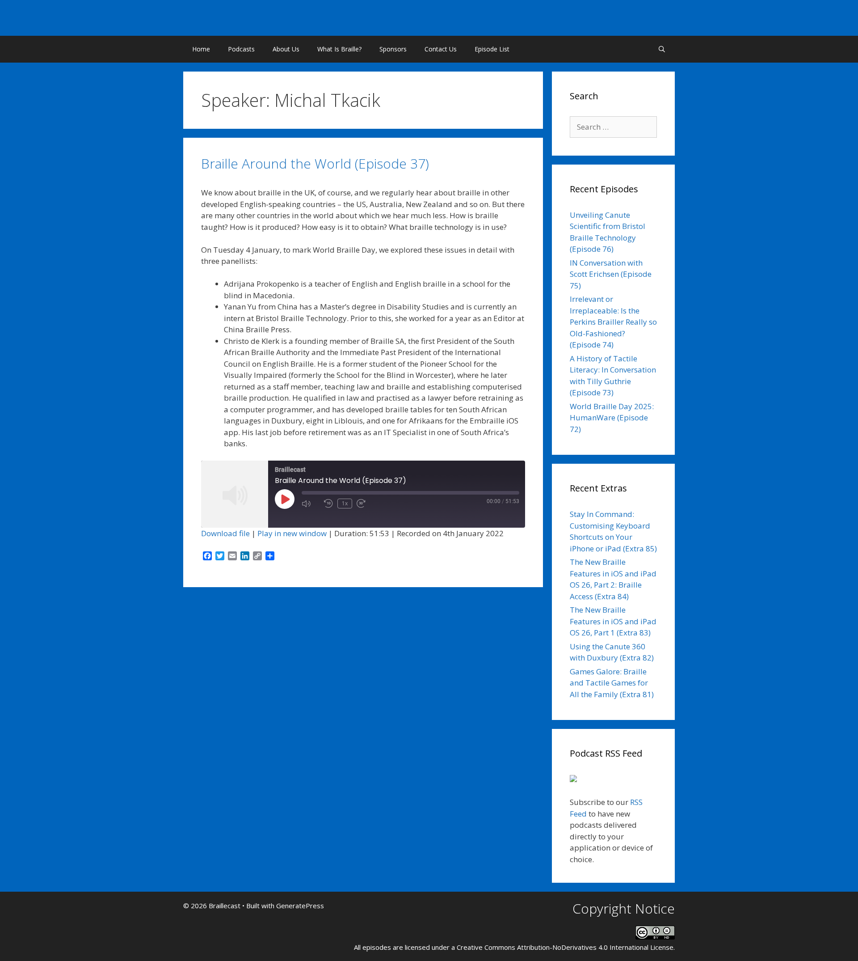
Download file (225, 533)
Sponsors (393, 49)
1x (345, 503)
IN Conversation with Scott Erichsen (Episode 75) (611, 274)
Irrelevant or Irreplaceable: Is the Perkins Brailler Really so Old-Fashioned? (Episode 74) (613, 322)
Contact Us (441, 49)
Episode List (492, 49)
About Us (286, 49)
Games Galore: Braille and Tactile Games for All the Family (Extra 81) (612, 682)
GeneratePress (300, 905)
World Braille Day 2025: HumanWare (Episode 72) (612, 417)
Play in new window (292, 533)
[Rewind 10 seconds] (328, 503)
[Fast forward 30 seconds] (365, 503)
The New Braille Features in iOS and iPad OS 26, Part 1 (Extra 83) (613, 621)
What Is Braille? (339, 49)
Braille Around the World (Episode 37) (315, 163)
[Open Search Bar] (662, 49)
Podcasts (241, 49)
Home (201, 49)
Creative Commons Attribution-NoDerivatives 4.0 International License (565, 947)
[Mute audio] (311, 503)
